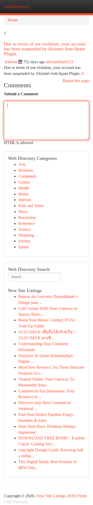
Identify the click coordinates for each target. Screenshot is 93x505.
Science (24, 229)
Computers (27, 176)
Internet (11, 62)
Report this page (76, 80)
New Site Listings (51, 496)
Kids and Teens (31, 205)
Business (25, 170)
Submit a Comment (21, 94)
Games (24, 182)
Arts (21, 164)
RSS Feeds (78, 496)
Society (24, 241)
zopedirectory (16, 6)
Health (23, 188)
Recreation (27, 217)
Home (13, 20)
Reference (26, 223)
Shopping (26, 235)
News (23, 211)
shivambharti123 (59, 62)
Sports (23, 247)
